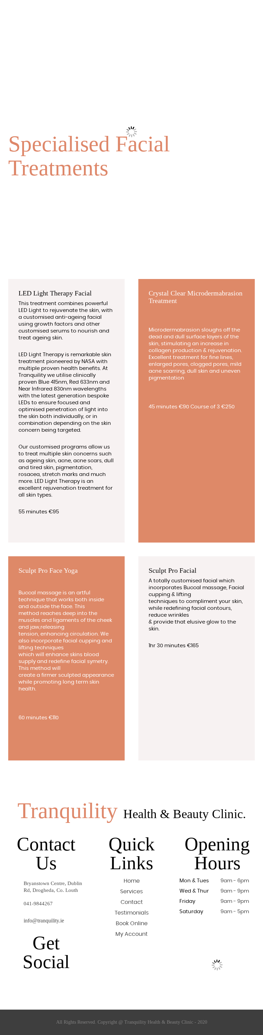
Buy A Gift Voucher (154, 11)
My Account (131, 934)
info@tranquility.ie (44, 920)
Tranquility (131, 810)
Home (59, 11)
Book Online (113, 11)
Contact (98, 16)
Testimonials (67, 16)
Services (83, 11)
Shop (187, 11)
